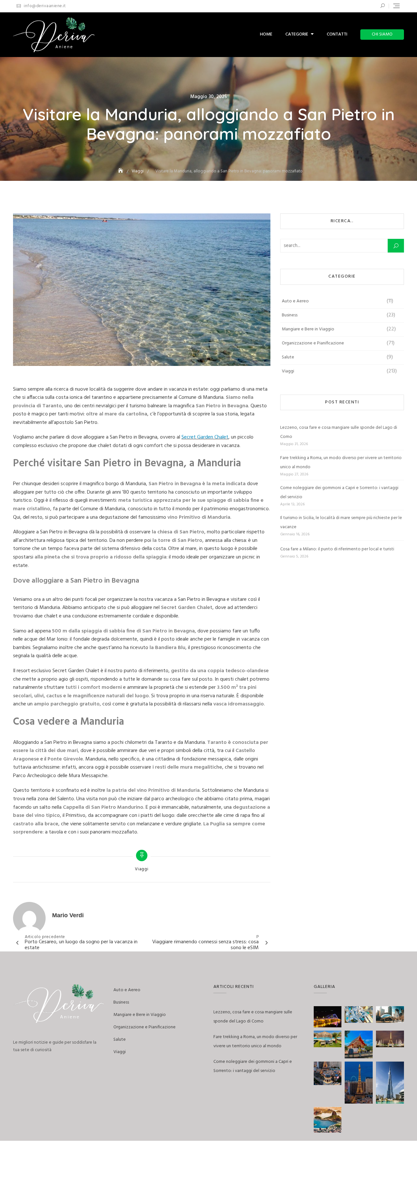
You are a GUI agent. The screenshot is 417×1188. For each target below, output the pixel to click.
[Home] (121, 171)
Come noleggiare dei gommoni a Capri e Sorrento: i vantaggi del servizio (339, 492)
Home (266, 34)
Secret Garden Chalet (204, 437)
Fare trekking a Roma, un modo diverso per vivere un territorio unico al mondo (341, 462)
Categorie (296, 34)
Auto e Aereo (295, 301)
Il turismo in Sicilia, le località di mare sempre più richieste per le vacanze (341, 522)
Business (289, 315)
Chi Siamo (382, 34)
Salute (288, 357)
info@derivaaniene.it (44, 6)
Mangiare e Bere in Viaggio (308, 329)
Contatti (337, 34)
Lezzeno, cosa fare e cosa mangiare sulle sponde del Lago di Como (338, 432)
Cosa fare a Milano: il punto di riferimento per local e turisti (337, 549)
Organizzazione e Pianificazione (313, 343)
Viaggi (142, 869)
